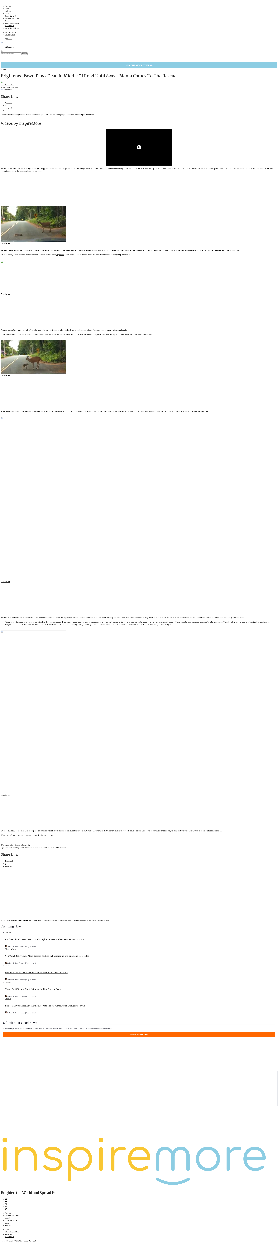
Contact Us (9, 26)
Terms (3, 1241)
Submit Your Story (139, 1035)
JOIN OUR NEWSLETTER (139, 65)
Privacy (9, 1241)
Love (7, 966)
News (7, 9)
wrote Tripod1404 (215, 622)
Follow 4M (11, 47)
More (7, 21)
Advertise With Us (12, 28)
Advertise (8, 1234)
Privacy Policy (10, 35)
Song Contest (10, 16)
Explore (8, 6)
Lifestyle (8, 932)
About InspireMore (12, 23)
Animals (8, 11)
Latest (7, 1218)
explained (60, 255)
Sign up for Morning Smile (47, 920)
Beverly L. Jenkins (7, 85)
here (63, 848)
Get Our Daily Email (12, 18)
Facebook (5, 243)
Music (7, 13)
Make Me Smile (10, 949)
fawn (15, 330)
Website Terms (10, 32)
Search (9, 39)
